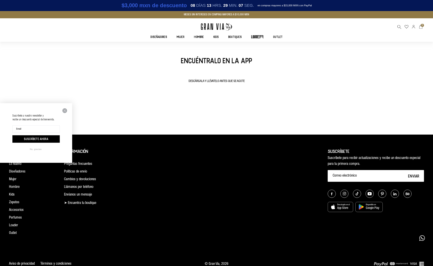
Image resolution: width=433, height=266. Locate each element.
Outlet (13, 233)
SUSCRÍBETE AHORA (36, 139)
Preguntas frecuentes (78, 164)
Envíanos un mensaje (78, 195)
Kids (12, 195)
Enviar (413, 176)
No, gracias (35, 149)
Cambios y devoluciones (80, 179)
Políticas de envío (75, 172)
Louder (13, 225)
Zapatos (14, 202)
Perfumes (15, 218)
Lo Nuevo (15, 164)
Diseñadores (17, 172)
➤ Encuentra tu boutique (80, 203)
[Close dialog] (64, 110)
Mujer (12, 179)
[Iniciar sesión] (413, 26)
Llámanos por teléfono (78, 187)
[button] (399, 27)
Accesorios (16, 210)
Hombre (14, 187)
